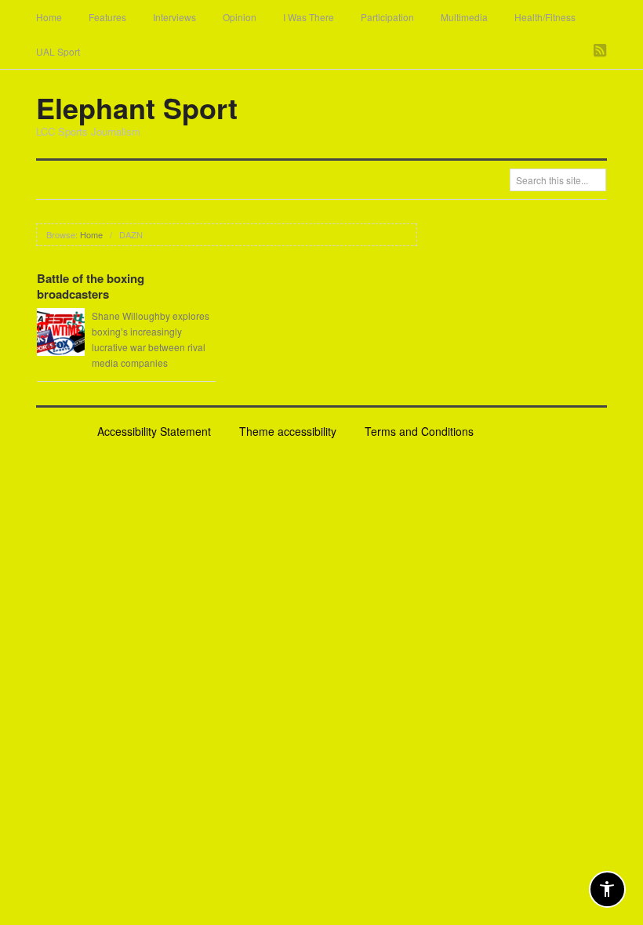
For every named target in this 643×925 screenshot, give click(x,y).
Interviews (174, 17)
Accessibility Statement (154, 431)
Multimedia (464, 17)
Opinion (239, 17)
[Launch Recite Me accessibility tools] (607, 889)
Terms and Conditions (419, 431)
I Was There (308, 17)
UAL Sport (58, 51)
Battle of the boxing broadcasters (90, 286)
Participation (387, 17)
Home (49, 17)
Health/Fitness (545, 17)
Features (107, 17)
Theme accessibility (287, 431)
